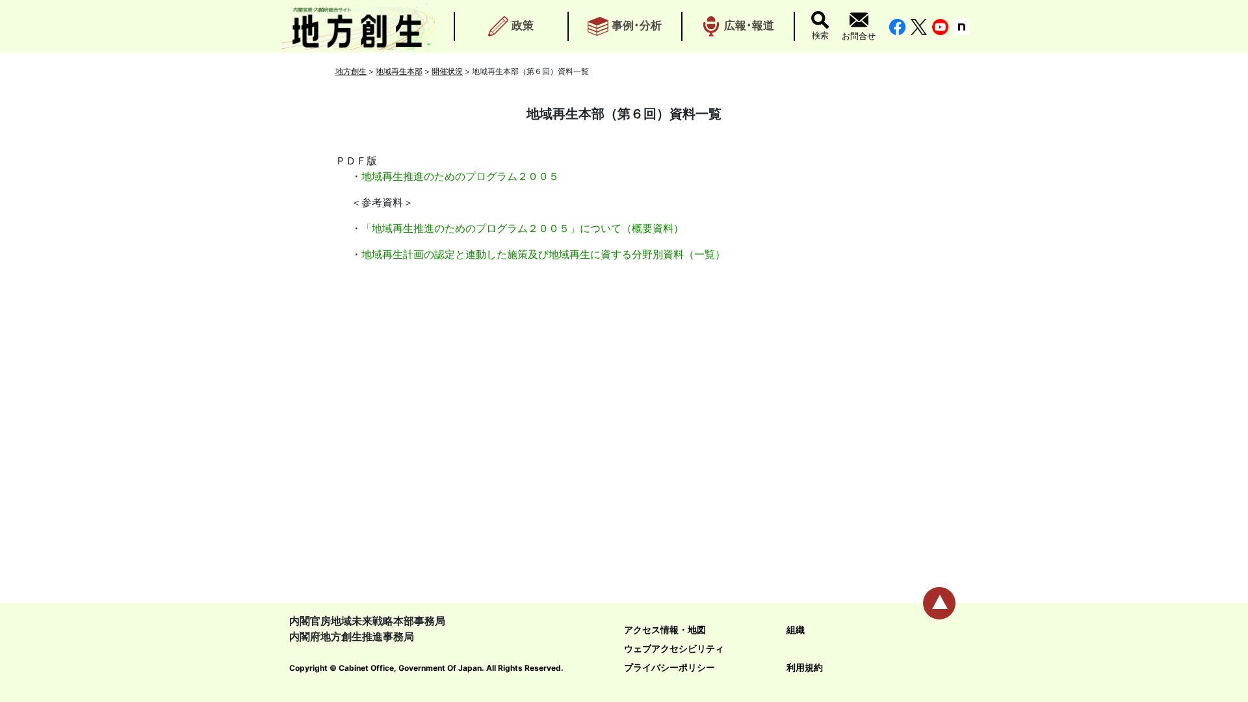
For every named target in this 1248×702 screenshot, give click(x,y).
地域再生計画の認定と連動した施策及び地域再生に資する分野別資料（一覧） (543, 254)
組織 (795, 629)
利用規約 (804, 667)
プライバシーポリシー (669, 667)
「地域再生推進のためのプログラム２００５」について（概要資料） (522, 228)
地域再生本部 (399, 71)
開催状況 (447, 71)
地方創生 (351, 71)
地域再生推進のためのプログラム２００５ (460, 176)
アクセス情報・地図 (665, 629)
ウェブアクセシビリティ (674, 648)
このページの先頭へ (939, 603)
